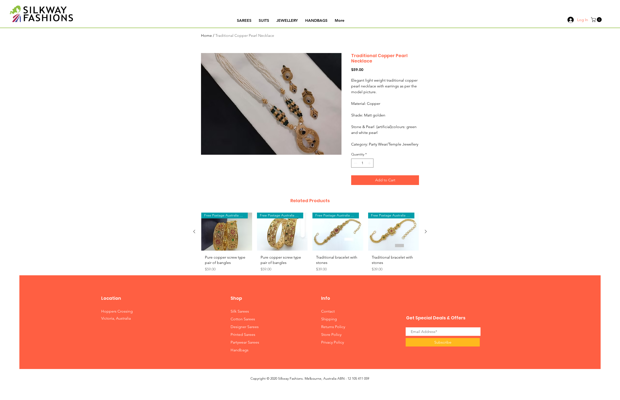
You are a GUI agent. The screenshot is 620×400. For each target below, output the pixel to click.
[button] (597, 19)
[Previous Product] (194, 231)
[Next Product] (426, 231)
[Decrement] (355, 163)
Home (206, 35)
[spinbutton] (362, 163)
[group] (310, 244)
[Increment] (370, 163)
